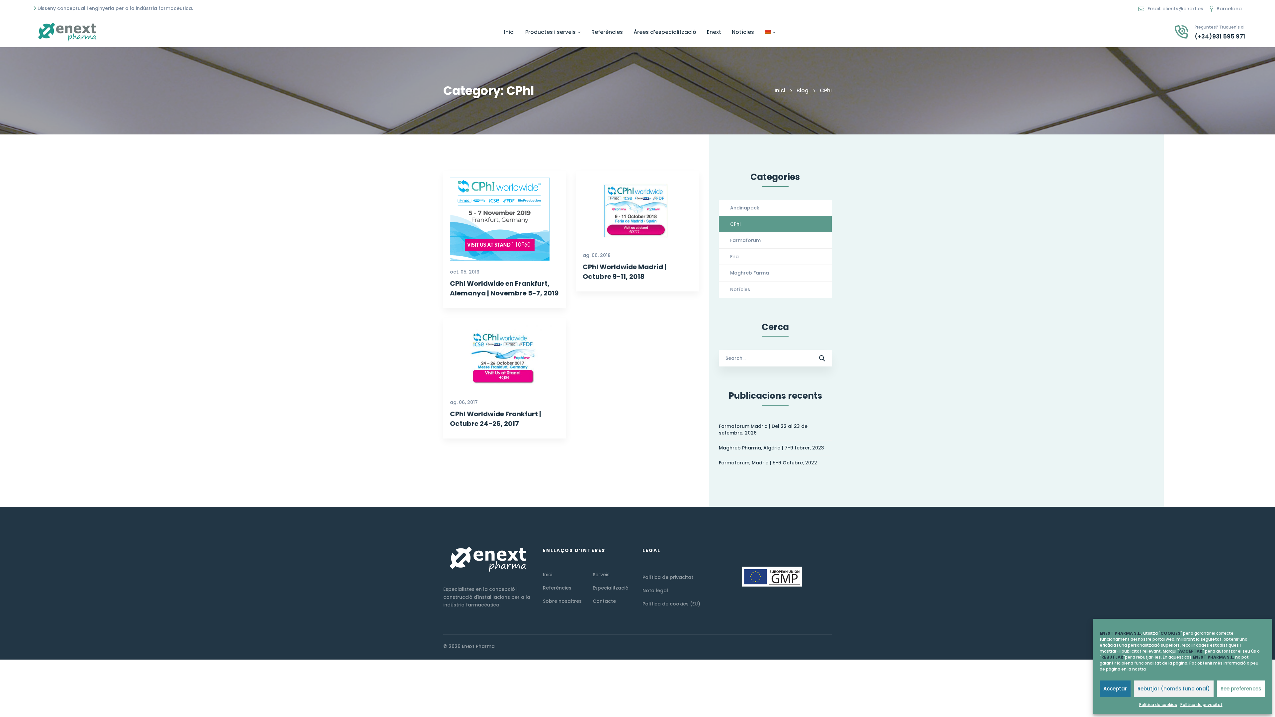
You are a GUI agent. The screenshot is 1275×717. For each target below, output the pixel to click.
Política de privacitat (1201, 704)
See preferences (1241, 688)
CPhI (735, 224)
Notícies (740, 289)
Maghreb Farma (749, 273)
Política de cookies (1158, 704)
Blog (802, 90)
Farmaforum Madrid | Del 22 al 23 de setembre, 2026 (763, 429)
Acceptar (1115, 688)
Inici (780, 90)
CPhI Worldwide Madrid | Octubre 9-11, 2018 (624, 272)
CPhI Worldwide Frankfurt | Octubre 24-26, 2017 (495, 418)
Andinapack (744, 207)
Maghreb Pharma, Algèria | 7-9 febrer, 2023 (771, 447)
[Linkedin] (831, 646)
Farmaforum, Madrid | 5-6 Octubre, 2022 (768, 462)
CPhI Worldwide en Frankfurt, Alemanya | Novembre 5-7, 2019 (504, 288)
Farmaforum (745, 240)
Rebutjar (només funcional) (1174, 688)
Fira (734, 256)
